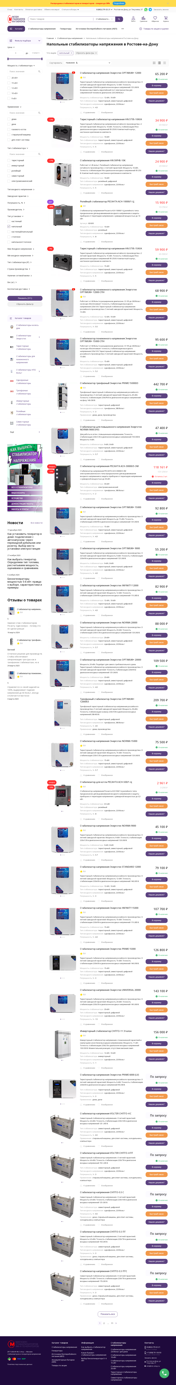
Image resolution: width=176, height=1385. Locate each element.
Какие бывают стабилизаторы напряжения (93, 1353)
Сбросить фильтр (24, 304)
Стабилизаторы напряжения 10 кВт (123, 1356)
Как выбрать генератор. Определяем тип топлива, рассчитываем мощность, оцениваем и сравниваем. (23, 564)
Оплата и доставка (33, 9)
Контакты (18, 9)
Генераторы (65, 28)
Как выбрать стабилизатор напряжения (93, 1348)
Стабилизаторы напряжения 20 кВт (123, 1367)
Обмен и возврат (52, 9)
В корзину (156, 85)
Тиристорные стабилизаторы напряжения (124, 1373)
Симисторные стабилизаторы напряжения (124, 1378)
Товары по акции (59, 1365)
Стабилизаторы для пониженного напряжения (25, 359)
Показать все (108, 1314)
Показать (22, 298)
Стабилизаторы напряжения (42, 28)
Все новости (36, 522)
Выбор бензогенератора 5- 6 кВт (94, 1359)
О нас (9, 9)
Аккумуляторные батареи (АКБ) (63, 1361)
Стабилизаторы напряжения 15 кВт (123, 1361)
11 (112, 1323)
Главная (50, 38)
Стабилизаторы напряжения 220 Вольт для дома (123, 1350)
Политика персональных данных (19, 1364)
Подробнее (119, 3)
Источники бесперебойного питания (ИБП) (96, 28)
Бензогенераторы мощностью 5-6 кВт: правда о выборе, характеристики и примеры (24, 583)
